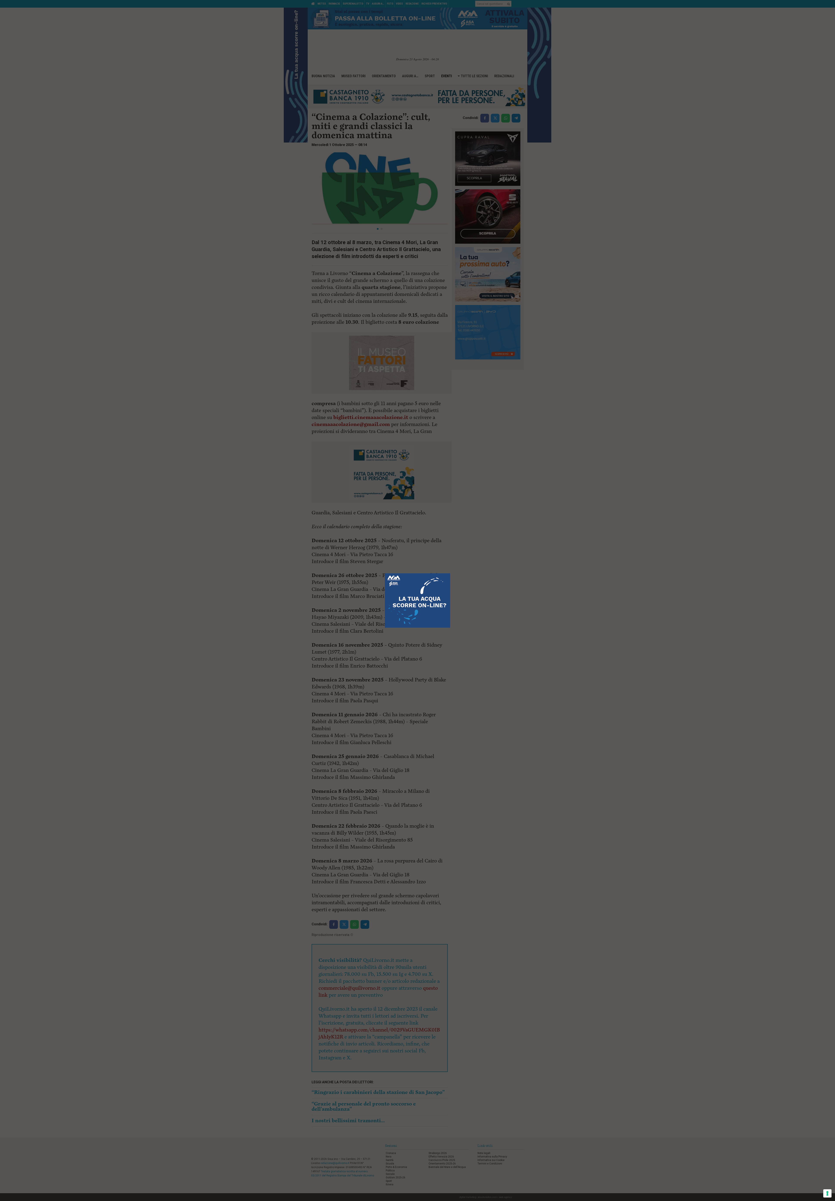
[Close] (450, 573)
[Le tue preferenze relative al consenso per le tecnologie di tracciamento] (827, 1193)
